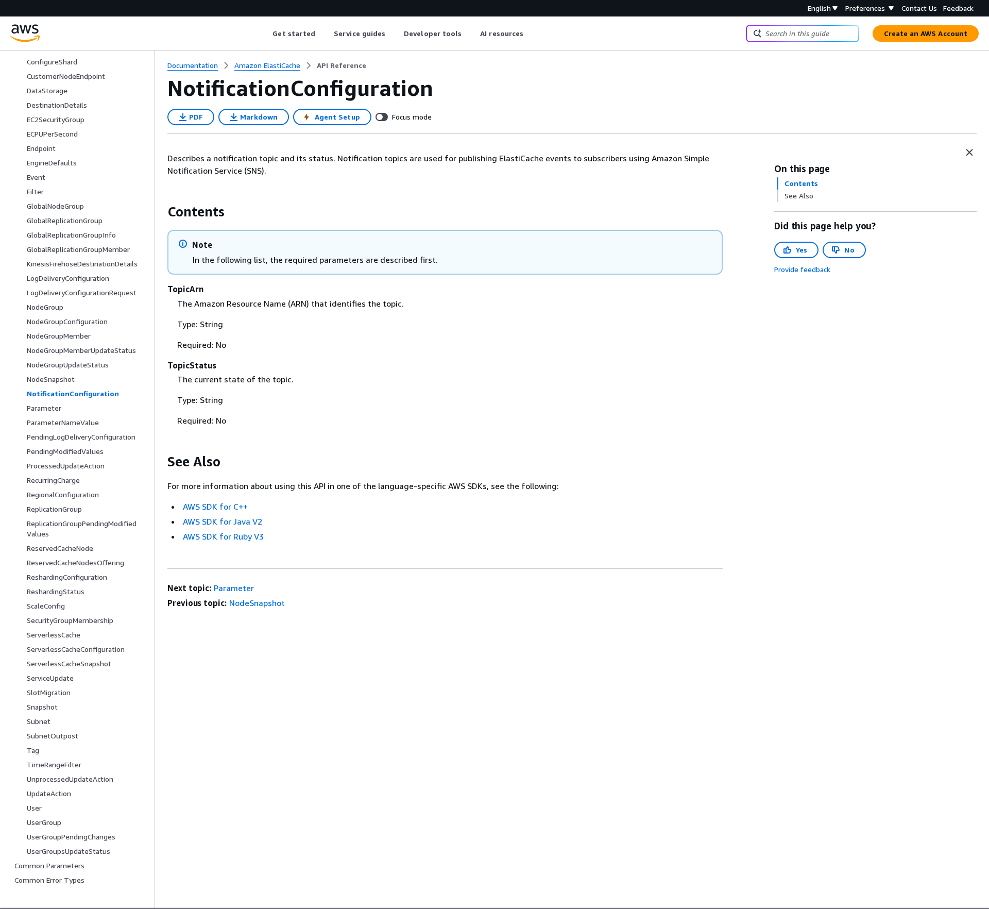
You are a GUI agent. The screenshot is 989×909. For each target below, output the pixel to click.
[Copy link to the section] (159, 212)
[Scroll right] (531, 33)
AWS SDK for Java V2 (222, 521)
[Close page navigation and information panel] (969, 152)
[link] (341, 65)
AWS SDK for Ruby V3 (223, 536)
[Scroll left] (265, 33)
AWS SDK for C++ (215, 506)
